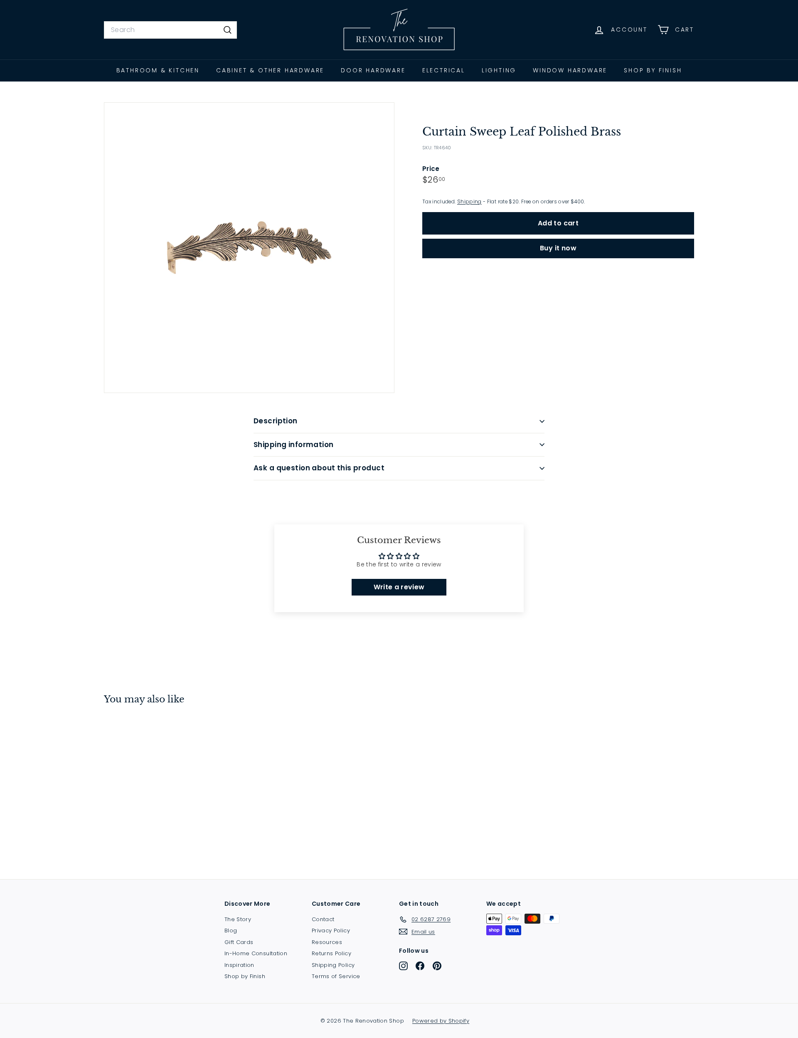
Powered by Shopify (440, 1021)
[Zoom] (249, 248)
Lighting (499, 70)
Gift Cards (239, 942)
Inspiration (239, 965)
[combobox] (170, 30)
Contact (323, 919)
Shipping (469, 201)
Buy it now (558, 248)
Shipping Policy (333, 965)
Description (276, 421)
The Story (237, 919)
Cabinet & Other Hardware (270, 70)
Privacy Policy (331, 930)
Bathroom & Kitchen (158, 70)
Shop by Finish (653, 70)
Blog (230, 930)
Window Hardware (570, 70)
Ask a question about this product (319, 468)
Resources (327, 942)
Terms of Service (336, 976)
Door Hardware (373, 70)
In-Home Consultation (255, 953)
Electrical (443, 70)
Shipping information (294, 445)
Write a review (399, 587)
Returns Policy (331, 953)
